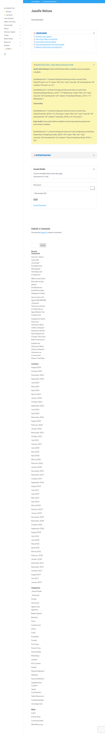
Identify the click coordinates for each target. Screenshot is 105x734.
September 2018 (37, 528)
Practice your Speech (44, 36)
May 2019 (35, 498)
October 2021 (36, 436)
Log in (33, 713)
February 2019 (37, 509)
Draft (33, 633)
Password (37, 185)
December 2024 (37, 375)
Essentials (35, 636)
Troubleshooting (37, 700)
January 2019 (36, 513)
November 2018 (37, 521)
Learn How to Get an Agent (46, 42)
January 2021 (36, 444)
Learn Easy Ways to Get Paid (46, 39)
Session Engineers (38, 671)
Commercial (36, 625)
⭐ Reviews (7, 11)
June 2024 (35, 383)
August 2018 (36, 532)
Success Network (37, 679)
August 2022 (36, 421)
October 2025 (36, 371)
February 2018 (37, 555)
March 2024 (36, 394)
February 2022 (37, 425)
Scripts (33, 667)
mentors (34, 659)
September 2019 (37, 482)
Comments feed (37, 721)
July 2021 (35, 440)
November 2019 (37, 475)
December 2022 (37, 417)
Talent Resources (37, 696)
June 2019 (35, 494)
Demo (33, 629)
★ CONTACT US (9, 8)
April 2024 (35, 390)
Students (7, 45)
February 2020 (37, 463)
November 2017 (37, 567)
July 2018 (35, 536)
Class (33, 621)
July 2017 (35, 578)
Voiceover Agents (9, 32)
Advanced (35, 603)
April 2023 (35, 413)
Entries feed (35, 717)
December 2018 (37, 517)
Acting (6, 35)
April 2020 (35, 455)
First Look (35, 644)
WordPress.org (37, 724)
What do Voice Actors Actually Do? (49, 47)
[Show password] (92, 188)
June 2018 (35, 540)
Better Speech (8, 38)
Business (34, 617)
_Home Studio (36, 591)
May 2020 (35, 452)
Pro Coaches (36, 663)
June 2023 (35, 409)
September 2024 (37, 379)
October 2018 (36, 525)
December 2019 (37, 471)
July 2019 (35, 490)
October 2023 (36, 402)
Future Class (36, 648)
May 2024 (35, 386)
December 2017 (37, 563)
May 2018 (35, 544)
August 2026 (36, 367)
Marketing (35, 656)
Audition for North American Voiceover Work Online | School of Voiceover (38, 325)
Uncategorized (36, 704)
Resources (7, 42)
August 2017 (36, 574)
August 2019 (36, 486)
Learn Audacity (9, 18)
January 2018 (36, 559)
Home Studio (8, 25)
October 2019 (36, 479)
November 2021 (37, 433)
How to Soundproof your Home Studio (50, 44)
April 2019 (35, 502)
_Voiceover (35, 595)
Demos (6, 28)
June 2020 (35, 448)
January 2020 (36, 467)
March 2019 (36, 505)
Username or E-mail (40, 176)
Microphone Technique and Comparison (36, 272)
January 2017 (36, 582)
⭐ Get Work (8, 15)
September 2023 (37, 406)
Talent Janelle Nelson (37, 19)
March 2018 (36, 551)
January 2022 (36, 429)
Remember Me (40, 193)
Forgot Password (39, 205)
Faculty (34, 640)
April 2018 (35, 548)
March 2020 (36, 459)
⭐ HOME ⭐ (8, 49)
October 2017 (36, 571)
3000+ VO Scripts (9, 22)
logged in (44, 232)
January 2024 (36, 398)
